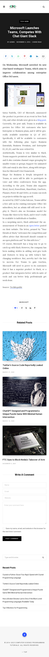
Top (25, 652)
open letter (34, 225)
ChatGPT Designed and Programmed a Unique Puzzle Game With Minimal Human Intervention (22, 414)
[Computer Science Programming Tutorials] (12, 6)
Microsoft (24, 302)
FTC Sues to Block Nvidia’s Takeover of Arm (24, 459)
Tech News (24, 21)
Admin (12, 42)
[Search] (43, 7)
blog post (42, 120)
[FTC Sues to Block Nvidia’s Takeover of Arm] (24, 440)
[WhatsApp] (18, 56)
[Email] (43, 56)
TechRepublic (16, 287)
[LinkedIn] (37, 56)
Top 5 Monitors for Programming (15, 608)
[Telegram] (31, 56)
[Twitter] (12, 56)
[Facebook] (6, 56)
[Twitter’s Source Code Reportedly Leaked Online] (24, 346)
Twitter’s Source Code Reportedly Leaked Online (21, 584)
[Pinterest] (24, 56)
